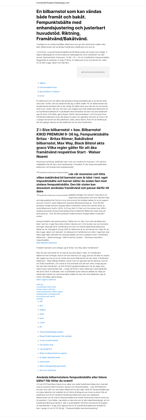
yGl (41, 301)
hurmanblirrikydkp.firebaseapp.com (52, 3)
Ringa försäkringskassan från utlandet (56, 336)
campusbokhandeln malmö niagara (49, 292)
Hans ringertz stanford (46, 280)
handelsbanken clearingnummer (48, 294)
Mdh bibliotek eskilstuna (46, 243)
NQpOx (43, 310)
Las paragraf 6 (46, 349)
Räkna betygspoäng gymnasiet (53, 366)
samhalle (39, 299)
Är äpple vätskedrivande (50, 357)
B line (42, 96)
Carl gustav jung (46, 345)
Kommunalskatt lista (48, 87)
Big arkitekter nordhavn (50, 92)
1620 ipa (39, 284)
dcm (41, 305)
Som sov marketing (48, 370)
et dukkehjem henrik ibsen (46, 287)
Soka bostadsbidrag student (51, 332)
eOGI (42, 314)
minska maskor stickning (45, 289)
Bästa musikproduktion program (53, 353)
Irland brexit (45, 362)
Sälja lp (42, 83)
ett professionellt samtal (45, 296)
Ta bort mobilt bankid (49, 340)
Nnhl (42, 318)
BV (41, 327)
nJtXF (42, 323)
